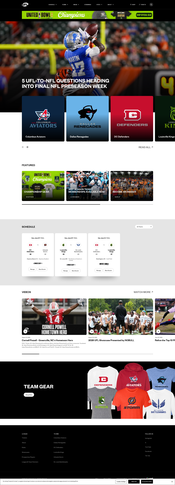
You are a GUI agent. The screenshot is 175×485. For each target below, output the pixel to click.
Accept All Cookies (147, 481)
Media (75, 4)
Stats (98, 4)
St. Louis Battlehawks (61, 462)
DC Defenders (58, 447)
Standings (87, 4)
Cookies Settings (121, 481)
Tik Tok (147, 456)
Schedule (52, 4)
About (110, 4)
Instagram (148, 438)
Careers (135, 478)
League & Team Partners (30, 462)
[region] (87, 482)
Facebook (148, 451)
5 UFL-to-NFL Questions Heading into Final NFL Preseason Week (65, 83)
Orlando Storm (58, 457)
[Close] (172, 482)
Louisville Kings (59, 452)
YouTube (148, 447)
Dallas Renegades (60, 442)
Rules (24, 447)
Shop (97, 478)
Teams (64, 4)
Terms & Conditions (122, 478)
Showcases (25, 452)
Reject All (134, 481)
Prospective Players (28, 457)
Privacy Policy (107, 478)
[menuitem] (53, 4)
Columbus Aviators (60, 437)
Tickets (24, 437)
